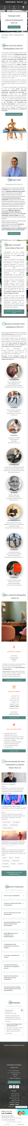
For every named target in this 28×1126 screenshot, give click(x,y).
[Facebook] (10, 1086)
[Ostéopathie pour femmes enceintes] (14, 511)
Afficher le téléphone (14, 714)
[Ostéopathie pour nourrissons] (14, 370)
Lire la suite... (9, 1021)
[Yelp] (17, 1086)
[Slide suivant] (25, 621)
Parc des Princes (20, 667)
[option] (14, 621)
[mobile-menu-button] (25, 2)
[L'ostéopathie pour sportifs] (14, 540)
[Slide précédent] (3, 621)
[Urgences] (14, 568)
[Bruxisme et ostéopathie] (14, 777)
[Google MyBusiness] (14, 1086)
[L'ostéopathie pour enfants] (14, 398)
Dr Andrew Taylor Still (20, 54)
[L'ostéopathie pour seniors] (14, 483)
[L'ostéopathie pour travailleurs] (14, 455)
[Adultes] (14, 426)
